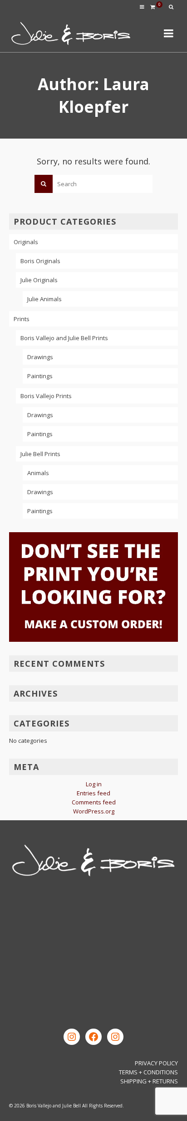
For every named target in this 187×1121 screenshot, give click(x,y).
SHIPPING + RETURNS (149, 1081)
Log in (94, 784)
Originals (26, 242)
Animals (38, 473)
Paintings (40, 376)
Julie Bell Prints (40, 454)
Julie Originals (39, 280)
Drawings (40, 357)
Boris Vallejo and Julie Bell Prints (64, 338)
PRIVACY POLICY (156, 1063)
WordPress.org (93, 811)
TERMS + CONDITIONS (148, 1072)
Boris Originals (40, 261)
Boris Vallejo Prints (46, 396)
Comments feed (94, 802)
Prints (22, 319)
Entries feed (93, 793)
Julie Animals (44, 299)
